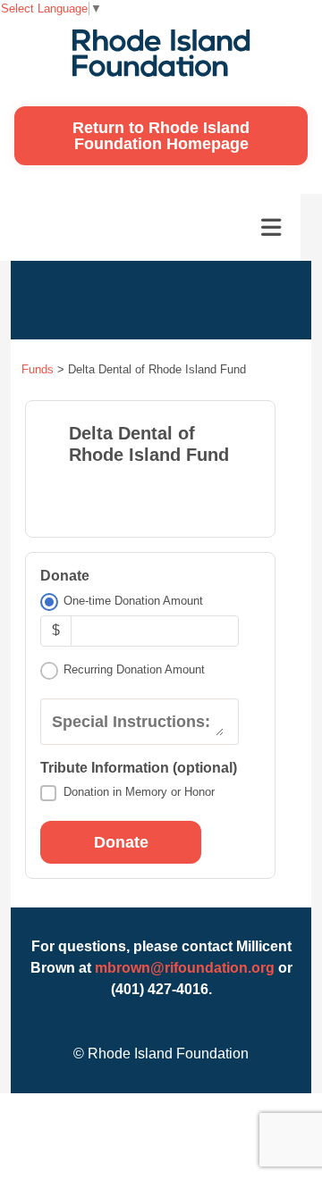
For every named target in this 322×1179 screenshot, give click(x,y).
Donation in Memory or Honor (139, 792)
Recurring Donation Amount (134, 669)
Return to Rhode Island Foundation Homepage (161, 136)
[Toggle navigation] (271, 227)
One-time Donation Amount (133, 600)
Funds (37, 369)
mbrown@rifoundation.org (185, 967)
